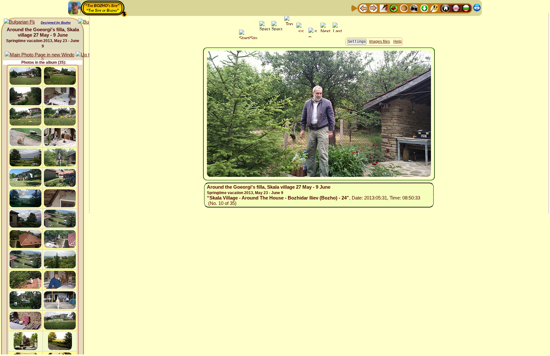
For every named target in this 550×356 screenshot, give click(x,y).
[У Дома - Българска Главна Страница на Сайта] (466, 8)
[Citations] (394, 8)
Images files (379, 41)
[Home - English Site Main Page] (456, 8)
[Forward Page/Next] (373, 8)
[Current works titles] (404, 8)
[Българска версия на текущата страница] (19, 22)
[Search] (434, 8)
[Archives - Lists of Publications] (383, 8)
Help (397, 41)
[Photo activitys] (414, 8)
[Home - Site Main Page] (445, 8)
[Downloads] (424, 8)
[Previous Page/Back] (363, 8)
